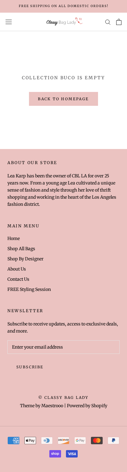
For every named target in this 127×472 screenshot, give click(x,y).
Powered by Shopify (87, 405)
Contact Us (18, 279)
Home (13, 238)
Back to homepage (63, 99)
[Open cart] (118, 22)
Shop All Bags (21, 248)
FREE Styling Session (29, 289)
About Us (16, 269)
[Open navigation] (9, 21)
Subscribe (30, 367)
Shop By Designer (25, 259)
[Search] (108, 21)
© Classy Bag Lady (63, 397)
